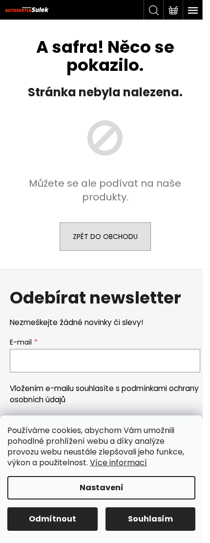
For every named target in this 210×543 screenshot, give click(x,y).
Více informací (118, 462)
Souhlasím (150, 518)
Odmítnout (52, 518)
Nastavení (102, 487)
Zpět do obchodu (105, 236)
